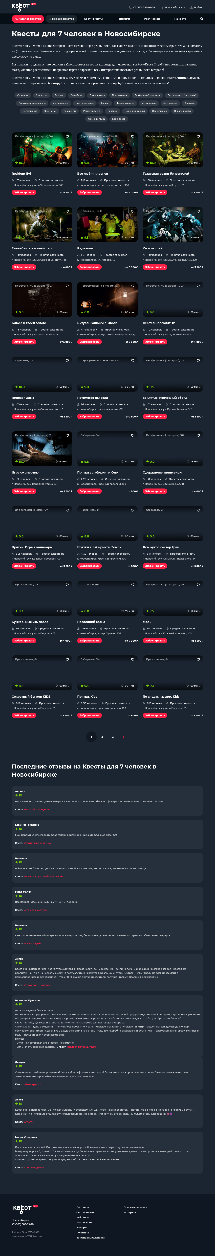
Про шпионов (159, 111)
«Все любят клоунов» (37, 809)
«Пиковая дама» (34, 1167)
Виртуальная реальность (32, 103)
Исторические (60, 103)
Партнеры (82, 1207)
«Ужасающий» (32, 943)
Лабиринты (70, 111)
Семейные (76, 95)
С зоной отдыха (96, 119)
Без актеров (118, 119)
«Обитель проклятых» (37, 843)
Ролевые (112, 111)
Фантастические (125, 103)
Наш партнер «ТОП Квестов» (27, 1236)
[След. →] (123, 736)
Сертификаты (93, 18)
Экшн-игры (50, 111)
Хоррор (105, 103)
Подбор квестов (63, 18)
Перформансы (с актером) (182, 95)
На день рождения (135, 111)
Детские (58, 95)
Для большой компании (147, 95)
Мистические (149, 103)
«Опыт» (28, 1121)
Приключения (119, 95)
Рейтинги (123, 18)
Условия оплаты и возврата (135, 1210)
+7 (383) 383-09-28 (23, 1224)
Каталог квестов (29, 18)
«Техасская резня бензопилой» (43, 876)
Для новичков (97, 95)
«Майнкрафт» (32, 1084)
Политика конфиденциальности (90, 1235)
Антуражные (170, 103)
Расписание (152, 18)
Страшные (23, 95)
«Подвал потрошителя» (81, 1046)
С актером (41, 95)
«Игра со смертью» (35, 910)
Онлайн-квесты (182, 111)
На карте (180, 18)
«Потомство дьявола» (37, 985)
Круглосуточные (85, 103)
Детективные (30, 111)
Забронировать (24, 192)
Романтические (91, 111)
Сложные (189, 103)
